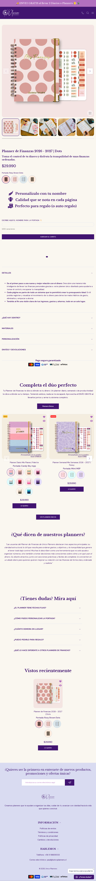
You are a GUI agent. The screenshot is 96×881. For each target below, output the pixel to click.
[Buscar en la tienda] (87, 13)
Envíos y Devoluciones (14, 349)
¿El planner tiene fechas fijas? (30, 607)
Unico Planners (51, 869)
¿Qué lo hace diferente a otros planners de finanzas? (42, 650)
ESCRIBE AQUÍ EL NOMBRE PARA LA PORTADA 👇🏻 (22, 220)
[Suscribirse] (69, 782)
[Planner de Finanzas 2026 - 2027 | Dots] (48, 693)
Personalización (10, 339)
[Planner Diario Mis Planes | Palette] (24, 436)
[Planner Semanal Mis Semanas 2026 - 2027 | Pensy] (71, 436)
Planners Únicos (48, 406)
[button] (90, 71)
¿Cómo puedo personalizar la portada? (34, 618)
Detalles (6, 273)
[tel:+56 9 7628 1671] (82, 13)
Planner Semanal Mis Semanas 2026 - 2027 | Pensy (72, 463)
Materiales (7, 328)
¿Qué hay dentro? (11, 317)
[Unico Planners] (11, 13)
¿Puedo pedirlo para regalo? (29, 639)
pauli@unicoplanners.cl (56, 860)
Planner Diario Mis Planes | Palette (24, 462)
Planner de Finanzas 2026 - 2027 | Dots (48, 712)
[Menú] (92, 13)
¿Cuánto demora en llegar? (28, 629)
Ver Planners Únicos (48, 517)
